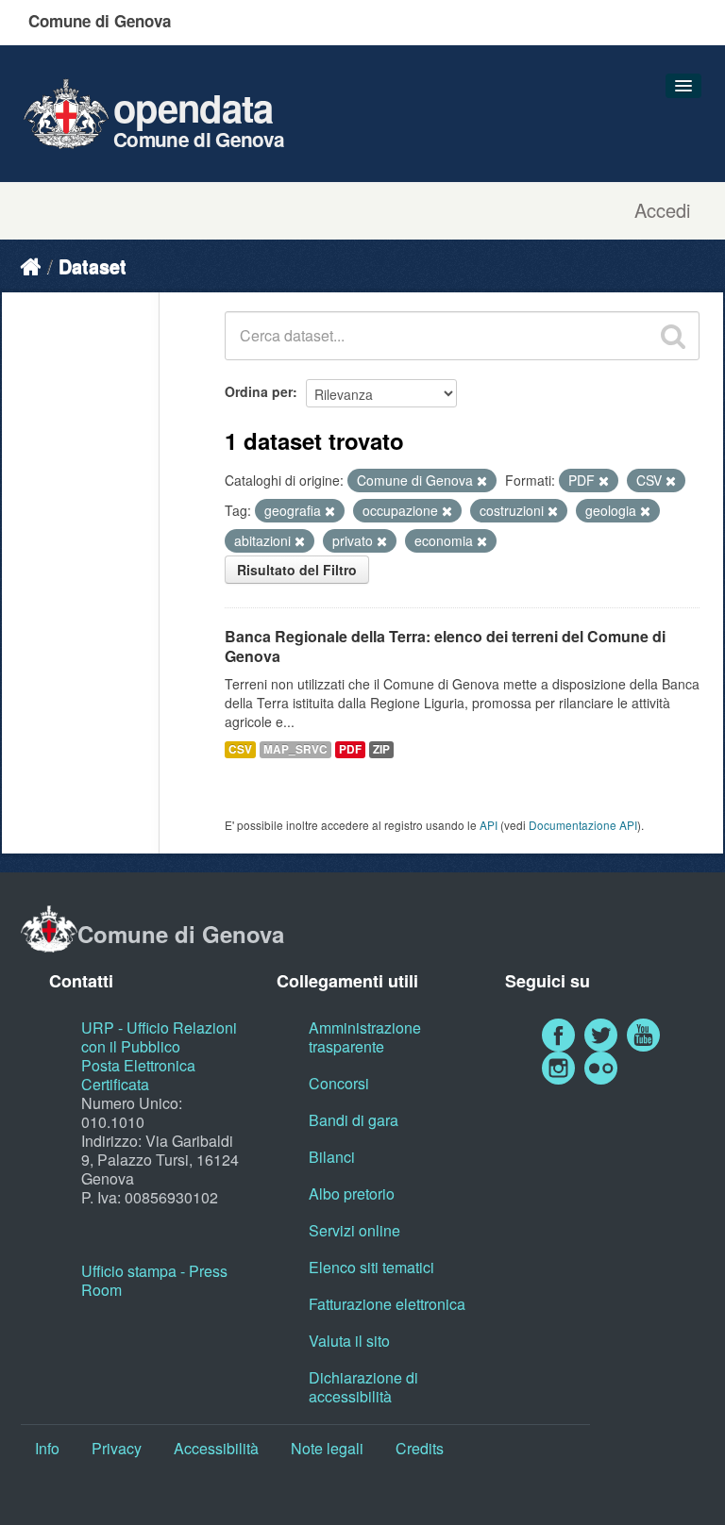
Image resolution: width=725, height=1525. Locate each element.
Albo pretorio (352, 1193)
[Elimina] (482, 481)
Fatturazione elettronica (387, 1304)
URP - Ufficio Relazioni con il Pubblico (159, 1037)
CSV (240, 749)
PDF (350, 749)
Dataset (92, 265)
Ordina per (259, 391)
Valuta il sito (349, 1340)
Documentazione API (583, 825)
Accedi (662, 210)
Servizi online (354, 1230)
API (488, 825)
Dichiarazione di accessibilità (363, 1387)
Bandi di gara (353, 1120)
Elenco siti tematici (371, 1267)
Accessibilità (216, 1448)
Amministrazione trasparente (365, 1037)
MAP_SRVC (295, 749)
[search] (673, 336)
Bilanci (332, 1157)
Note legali (327, 1448)
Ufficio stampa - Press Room (154, 1280)
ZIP (381, 749)
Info (47, 1448)
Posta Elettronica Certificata (138, 1074)
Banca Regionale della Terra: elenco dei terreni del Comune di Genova (445, 646)
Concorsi (339, 1083)
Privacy (117, 1448)
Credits (420, 1448)
